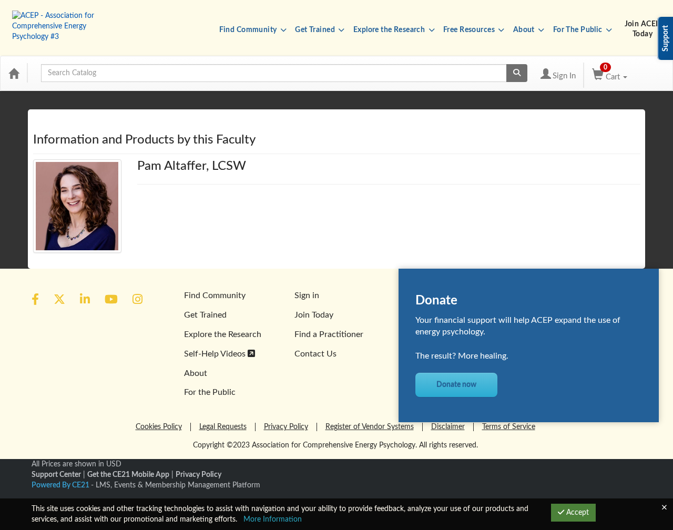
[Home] (14, 73)
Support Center (56, 474)
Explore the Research (390, 30)
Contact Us (315, 354)
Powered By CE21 (61, 485)
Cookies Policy (159, 427)
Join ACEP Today (643, 29)
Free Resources (469, 30)
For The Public (578, 30)
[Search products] (516, 73)
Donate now (456, 385)
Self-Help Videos (216, 354)
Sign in (306, 295)
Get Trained (315, 30)
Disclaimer (448, 427)
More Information (272, 519)
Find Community (249, 30)
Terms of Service (508, 427)
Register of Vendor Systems (369, 427)
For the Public (210, 392)
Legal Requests (223, 427)
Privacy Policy (286, 427)
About (525, 30)
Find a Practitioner (328, 334)
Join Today (313, 315)
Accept (576, 512)
